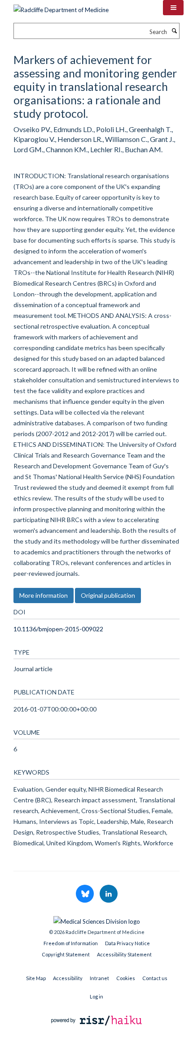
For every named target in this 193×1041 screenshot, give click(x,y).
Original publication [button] (108, 595)
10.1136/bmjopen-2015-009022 (58, 629)
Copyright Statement (66, 954)
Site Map (36, 978)
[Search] (174, 31)
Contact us (154, 978)
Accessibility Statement (124, 954)
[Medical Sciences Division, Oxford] (96, 919)
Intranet (99, 978)
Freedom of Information (71, 943)
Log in (96, 996)
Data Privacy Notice (127, 943)
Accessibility (68, 978)
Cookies (125, 978)
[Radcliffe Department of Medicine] (61, 6)
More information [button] (43, 595)
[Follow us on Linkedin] (109, 894)
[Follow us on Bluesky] (85, 894)
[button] (173, 7)
